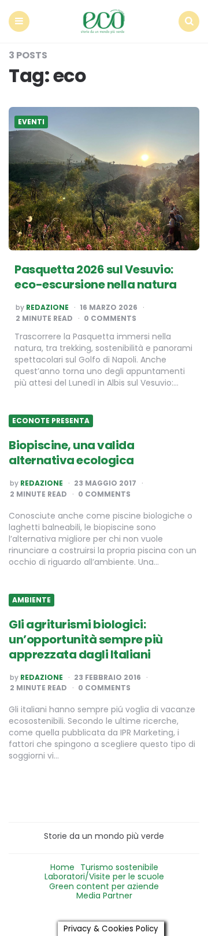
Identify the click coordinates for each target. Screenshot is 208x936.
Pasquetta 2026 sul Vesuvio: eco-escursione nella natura (95, 277)
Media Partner (104, 895)
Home (62, 867)
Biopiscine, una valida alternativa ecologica (71, 452)
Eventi (31, 122)
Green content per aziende (104, 886)
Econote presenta (51, 421)
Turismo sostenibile (119, 867)
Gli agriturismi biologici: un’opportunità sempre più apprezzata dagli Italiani (86, 639)
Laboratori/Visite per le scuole (104, 876)
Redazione (47, 308)
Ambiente (31, 600)
